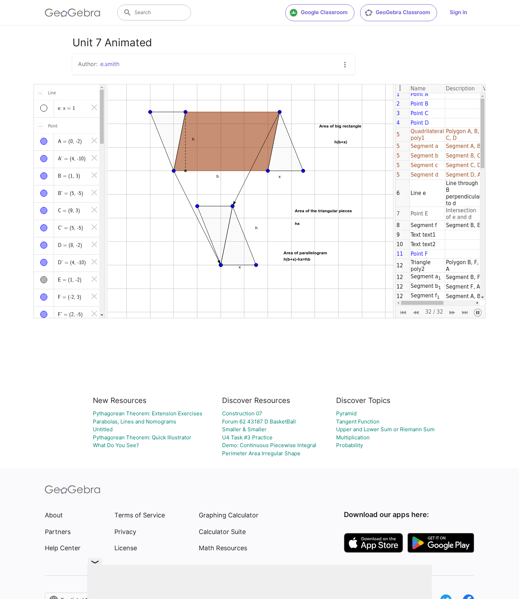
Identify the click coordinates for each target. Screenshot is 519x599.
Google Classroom (324, 12)
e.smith (109, 63)
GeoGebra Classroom (403, 12)
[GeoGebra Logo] (72, 12)
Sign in (458, 12)
